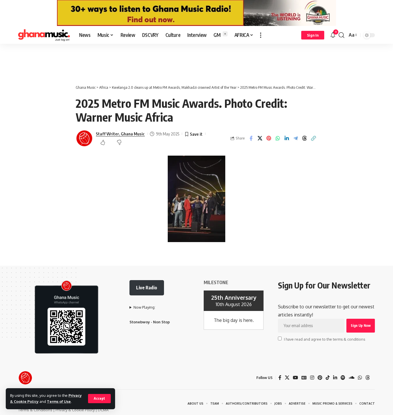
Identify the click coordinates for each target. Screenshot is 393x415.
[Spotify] (343, 378)
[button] (99, 398)
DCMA (103, 410)
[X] (287, 378)
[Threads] (367, 378)
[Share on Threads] (304, 138)
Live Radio (146, 287)
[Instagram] (312, 378)
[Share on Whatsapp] (278, 138)
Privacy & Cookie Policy (75, 410)
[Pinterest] (320, 378)
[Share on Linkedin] (287, 138)
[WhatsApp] (359, 378)
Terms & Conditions (35, 410)
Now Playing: (144, 307)
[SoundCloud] (351, 378)
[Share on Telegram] (295, 138)
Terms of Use (59, 401)
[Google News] (304, 378)
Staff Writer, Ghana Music (120, 133)
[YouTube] (295, 378)
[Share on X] (260, 138)
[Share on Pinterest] (269, 138)
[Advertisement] (196, 61)
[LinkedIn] (335, 378)
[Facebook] (280, 378)
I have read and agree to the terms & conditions (324, 339)
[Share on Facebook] (251, 138)
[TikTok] (327, 378)
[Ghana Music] (44, 35)
